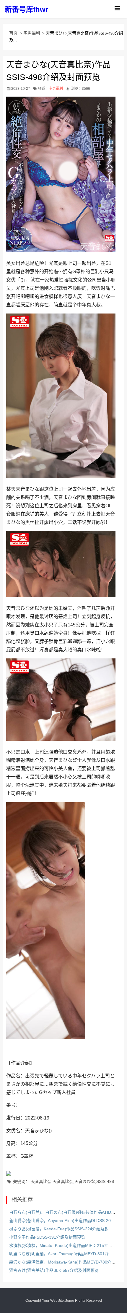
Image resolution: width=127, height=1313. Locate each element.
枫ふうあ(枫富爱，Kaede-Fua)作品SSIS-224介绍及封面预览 (65, 1228)
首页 (13, 33)
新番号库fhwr (26, 9)
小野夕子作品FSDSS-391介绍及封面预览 (47, 1237)
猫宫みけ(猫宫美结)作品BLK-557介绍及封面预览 (54, 1270)
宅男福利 (31, 33)
